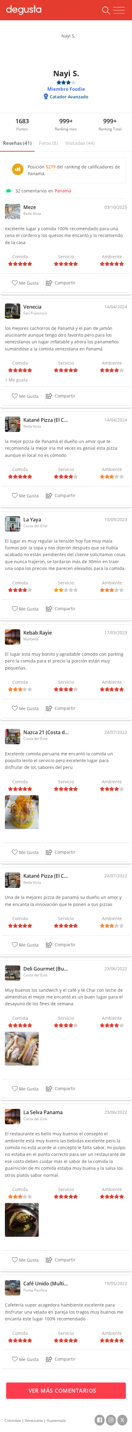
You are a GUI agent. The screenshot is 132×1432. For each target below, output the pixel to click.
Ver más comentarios (63, 1390)
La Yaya (32, 519)
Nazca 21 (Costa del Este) (46, 732)
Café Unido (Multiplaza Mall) (46, 1283)
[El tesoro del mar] (22, 1219)
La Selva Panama (43, 1112)
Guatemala (56, 1420)
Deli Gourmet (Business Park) (46, 968)
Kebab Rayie (37, 632)
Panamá (63, 191)
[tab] (17, 143)
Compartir (65, 283)
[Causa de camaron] (22, 811)
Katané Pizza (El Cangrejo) (46, 420)
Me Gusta (28, 283)
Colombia (13, 1420)
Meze (29, 207)
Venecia (32, 306)
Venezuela (34, 1420)
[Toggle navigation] (119, 10)
